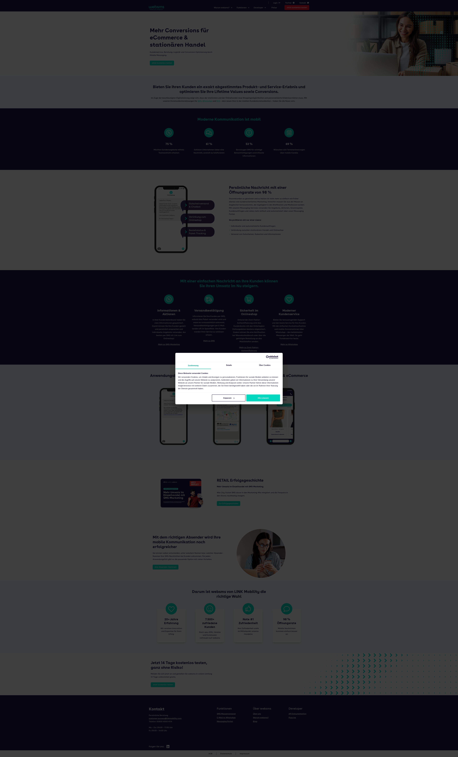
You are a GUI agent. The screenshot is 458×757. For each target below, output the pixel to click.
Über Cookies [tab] (265, 365)
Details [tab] (229, 365)
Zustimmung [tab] (193, 365)
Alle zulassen (263, 398)
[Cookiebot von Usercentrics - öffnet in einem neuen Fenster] (269, 357)
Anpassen (227, 398)
